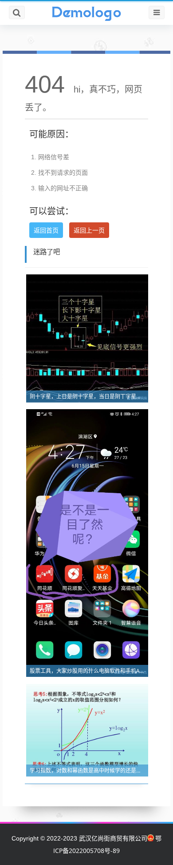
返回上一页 (89, 230)
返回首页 (46, 230)
